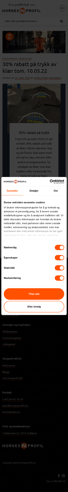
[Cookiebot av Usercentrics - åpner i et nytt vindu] (49, 181)
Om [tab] (56, 190)
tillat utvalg (34, 306)
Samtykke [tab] (12, 190)
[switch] (59, 257)
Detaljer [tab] (34, 190)
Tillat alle (34, 294)
